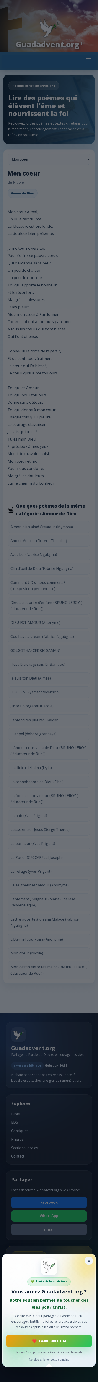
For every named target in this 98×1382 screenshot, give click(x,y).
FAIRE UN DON (52, 1340)
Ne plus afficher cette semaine (49, 1359)
